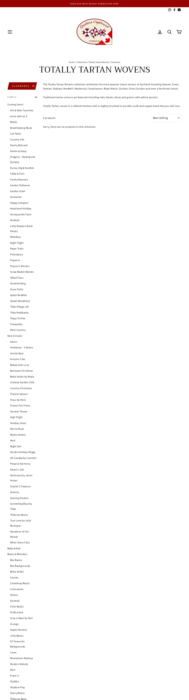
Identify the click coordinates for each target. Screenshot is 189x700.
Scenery (14, 492)
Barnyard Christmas (21, 370)
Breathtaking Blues (21, 128)
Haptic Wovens (18, 629)
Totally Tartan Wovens (98, 62)
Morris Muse (17, 428)
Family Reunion (19, 179)
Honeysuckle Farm (21, 214)
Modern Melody (19, 664)
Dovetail (15, 600)
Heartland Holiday (20, 208)
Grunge (14, 624)
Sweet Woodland (20, 301)
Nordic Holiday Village (22, 452)
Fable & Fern (17, 173)
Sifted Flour (17, 277)
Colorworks (17, 589)
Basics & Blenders (17, 554)
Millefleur (15, 237)
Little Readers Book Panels (21, 228)
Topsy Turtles (17, 318)
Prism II (14, 675)
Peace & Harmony (20, 463)
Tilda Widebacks (19, 312)
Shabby (14, 681)
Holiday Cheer (18, 423)
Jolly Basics (16, 635)
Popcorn (15, 260)
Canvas (14, 577)
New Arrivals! (15, 335)
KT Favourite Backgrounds (17, 644)
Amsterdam (17, 353)
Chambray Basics (20, 583)
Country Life (17, 139)
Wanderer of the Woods (19, 534)
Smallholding (18, 283)
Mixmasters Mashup (21, 658)
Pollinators (16, 254)
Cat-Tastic (15, 133)
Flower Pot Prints (20, 405)
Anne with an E (18, 116)
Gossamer (16, 197)
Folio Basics (17, 606)
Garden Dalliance (20, 185)
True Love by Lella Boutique (20, 523)
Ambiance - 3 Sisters (21, 347)
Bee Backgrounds (20, 566)
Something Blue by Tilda (21, 506)
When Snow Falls (20, 542)
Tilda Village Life (19, 306)
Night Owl (15, 446)
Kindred (14, 220)
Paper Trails (16, 248)
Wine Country (18, 330)
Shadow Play (17, 687)
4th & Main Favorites (21, 110)
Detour (14, 594)
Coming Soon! (15, 104)
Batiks (13, 122)
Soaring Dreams (19, 498)
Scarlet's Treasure (20, 486)
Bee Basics (16, 560)
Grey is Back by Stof (21, 618)
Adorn (13, 341)
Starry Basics (17, 693)
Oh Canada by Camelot (23, 458)
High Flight (16, 417)
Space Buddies (18, 295)
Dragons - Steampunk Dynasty (22, 159)
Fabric (12, 97)
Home (71, 62)
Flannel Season (19, 394)
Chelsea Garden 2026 (22, 382)
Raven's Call (17, 469)
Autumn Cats (17, 359)
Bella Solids (17, 571)
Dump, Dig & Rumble (22, 168)
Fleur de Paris (18, 399)
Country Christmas (21, 388)
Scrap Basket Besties (22, 271)
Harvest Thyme (18, 411)
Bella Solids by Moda (22, 376)
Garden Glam (17, 191)
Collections (81, 62)
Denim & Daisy (18, 151)
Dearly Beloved (19, 145)
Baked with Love (19, 365)
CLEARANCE (20, 86)
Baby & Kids (14, 548)
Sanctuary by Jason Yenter (21, 478)
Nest (12, 440)
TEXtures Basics (19, 514)
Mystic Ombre (18, 434)
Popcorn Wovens (20, 266)
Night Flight (17, 242)
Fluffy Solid (16, 612)
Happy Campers (19, 202)
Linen (13, 652)
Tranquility (16, 324)
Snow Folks (16, 289)
